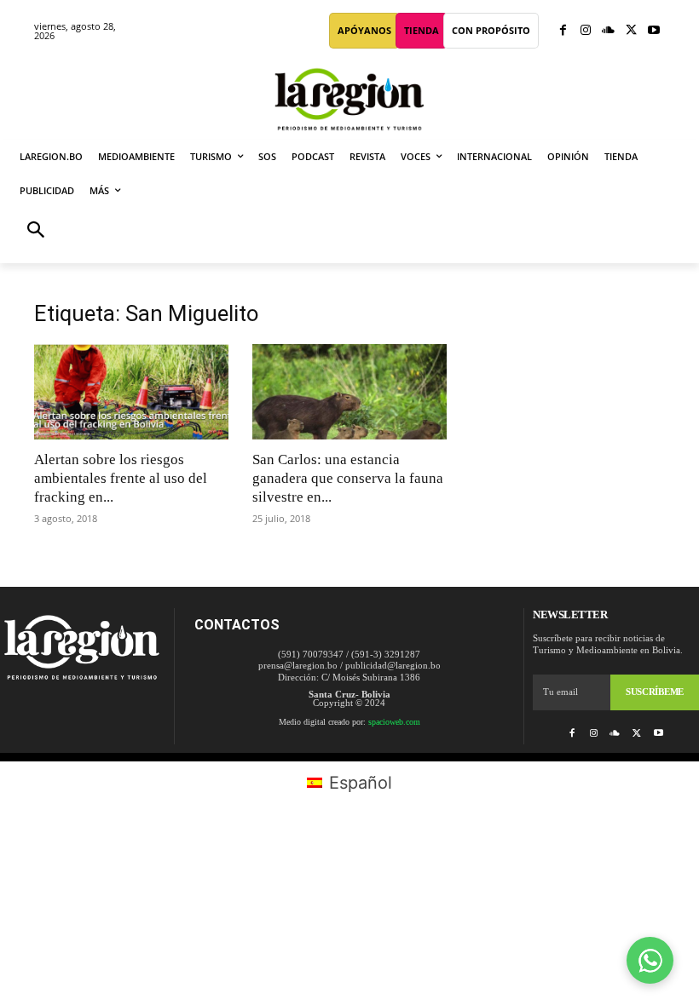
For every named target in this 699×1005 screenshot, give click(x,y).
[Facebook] (563, 31)
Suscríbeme (655, 691)
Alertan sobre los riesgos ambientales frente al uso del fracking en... (120, 478)
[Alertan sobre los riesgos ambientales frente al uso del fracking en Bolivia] (131, 391)
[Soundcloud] (608, 31)
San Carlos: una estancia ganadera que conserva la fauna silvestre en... (347, 478)
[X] (631, 31)
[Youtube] (653, 31)
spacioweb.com (394, 721)
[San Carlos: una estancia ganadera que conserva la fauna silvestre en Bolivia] (349, 391)
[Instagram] (586, 31)
